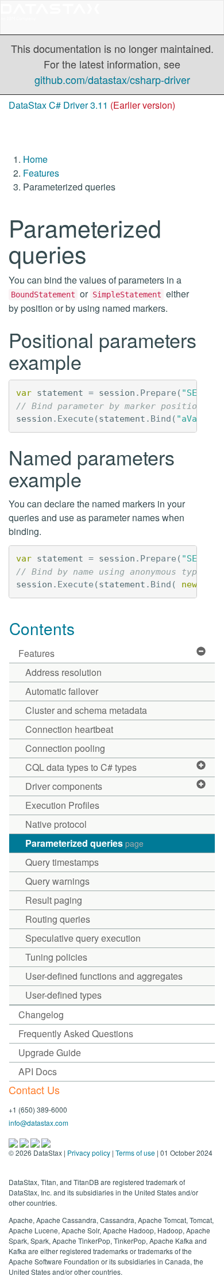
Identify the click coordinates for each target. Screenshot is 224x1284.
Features (41, 172)
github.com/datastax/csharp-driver (112, 79)
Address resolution (63, 672)
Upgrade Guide (49, 1052)
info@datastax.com (38, 1123)
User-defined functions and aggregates (104, 976)
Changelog (41, 1014)
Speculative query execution (83, 938)
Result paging (53, 900)
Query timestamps (62, 862)
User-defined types (63, 995)
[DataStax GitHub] (46, 1142)
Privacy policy (88, 1152)
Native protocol (56, 824)
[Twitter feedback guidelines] (35, 1142)
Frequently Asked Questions (75, 1033)
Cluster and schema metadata (86, 710)
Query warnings (57, 881)
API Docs (37, 1071)
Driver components (63, 786)
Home (35, 159)
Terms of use (135, 1152)
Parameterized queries (84, 843)
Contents (42, 628)
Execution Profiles (62, 805)
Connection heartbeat (69, 729)
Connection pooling (65, 748)
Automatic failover (61, 691)
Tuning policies (56, 957)
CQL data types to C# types (81, 767)
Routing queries (57, 919)
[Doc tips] (25, 1142)
